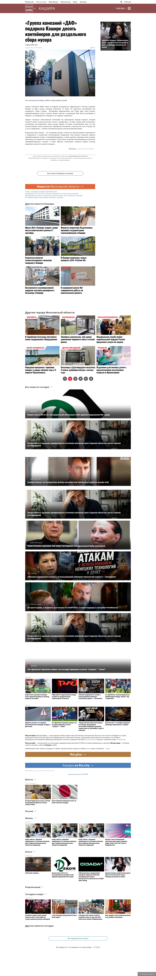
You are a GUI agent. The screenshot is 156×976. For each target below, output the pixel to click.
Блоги (28, 851)
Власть (29, 779)
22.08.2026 (120, 8)
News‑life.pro (53, 2)
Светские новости (28, 770)
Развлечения (32, 887)
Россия (29, 811)
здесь (108, 748)
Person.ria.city (65, 2)
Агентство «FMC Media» (33, 48)
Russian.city (29, 2)
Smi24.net (28, 677)
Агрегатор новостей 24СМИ (78, 774)
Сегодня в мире (34, 894)
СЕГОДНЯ (96, 947)
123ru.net (127, 2)
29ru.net (27, 705)
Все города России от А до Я (78, 938)
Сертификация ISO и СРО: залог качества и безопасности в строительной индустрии (52, 193)
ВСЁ (66, 947)
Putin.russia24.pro (30, 783)
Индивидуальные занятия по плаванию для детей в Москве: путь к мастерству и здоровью (53, 195)
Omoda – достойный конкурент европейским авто (41, 192)
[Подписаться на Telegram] (121, 2)
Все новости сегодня (37, 387)
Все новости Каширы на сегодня (60, 173)
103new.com (121, 739)
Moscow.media (41, 2)
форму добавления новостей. (78, 156)
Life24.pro (28, 822)
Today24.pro (29, 898)
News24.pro (28, 855)
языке (88, 748)
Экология (83, 2)
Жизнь (29, 818)
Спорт (75, 2)
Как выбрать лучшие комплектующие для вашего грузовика (44, 197)
